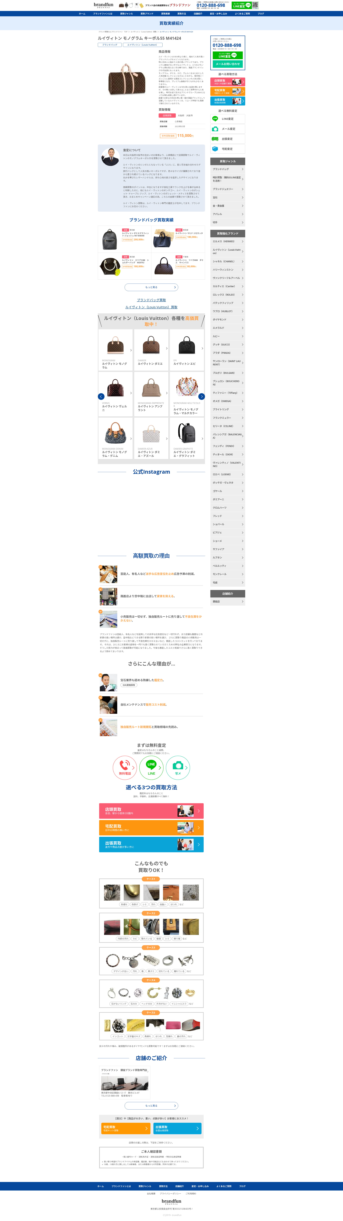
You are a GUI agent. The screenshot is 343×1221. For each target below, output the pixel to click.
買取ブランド (147, 13)
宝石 (215, 197)
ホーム (82, 13)
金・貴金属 (218, 205)
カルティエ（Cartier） (224, 286)
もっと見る (151, 1105)
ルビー (216, 336)
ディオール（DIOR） (223, 454)
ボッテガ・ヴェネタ (223, 482)
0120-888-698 (227, 45)
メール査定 (228, 129)
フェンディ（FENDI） (224, 446)
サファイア (218, 549)
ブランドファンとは (102, 13)
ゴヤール (217, 491)
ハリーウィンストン (223, 269)
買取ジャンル (126, 13)
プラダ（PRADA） (222, 352)
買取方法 (181, 13)
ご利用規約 (190, 1193)
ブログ (261, 13)
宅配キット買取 (110, 1128)
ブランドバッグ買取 (151, 300)
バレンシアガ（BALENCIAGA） (227, 436)
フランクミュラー (222, 417)
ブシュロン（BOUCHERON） (226, 383)
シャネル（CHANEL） (224, 261)
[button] (101, 396)
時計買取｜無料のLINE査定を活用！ (227, 179)
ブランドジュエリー (223, 189)
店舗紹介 (198, 13)
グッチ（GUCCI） (222, 344)
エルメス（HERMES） (224, 241)
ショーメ (217, 541)
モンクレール (219, 574)
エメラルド (218, 327)
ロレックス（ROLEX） (224, 294)
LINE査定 (228, 119)
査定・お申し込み (218, 13)
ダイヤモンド (219, 319)
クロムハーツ (219, 507)
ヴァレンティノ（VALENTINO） (227, 464)
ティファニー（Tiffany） (226, 392)
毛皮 (215, 582)
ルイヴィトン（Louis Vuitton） (142, 44)
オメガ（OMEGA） (222, 401)
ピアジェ (217, 532)
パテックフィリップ (223, 303)
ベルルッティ (219, 565)
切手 (215, 222)
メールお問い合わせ (228, 64)
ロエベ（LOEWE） (222, 474)
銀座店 (216, 601)
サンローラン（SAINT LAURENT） (227, 362)
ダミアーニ (218, 499)
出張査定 (227, 139)
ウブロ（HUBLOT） (223, 311)
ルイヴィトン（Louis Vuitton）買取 (151, 307)
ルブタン (217, 557)
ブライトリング (221, 409)
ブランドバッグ (109, 44)
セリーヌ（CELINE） (223, 426)
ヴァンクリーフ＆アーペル (226, 278)
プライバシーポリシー (170, 1193)
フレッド (217, 516)
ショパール (218, 524)
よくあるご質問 (242, 13)
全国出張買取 (162, 1128)
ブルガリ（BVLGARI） (224, 372)
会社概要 (151, 1193)
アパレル (217, 214)
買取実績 (165, 13)
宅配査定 (227, 149)
